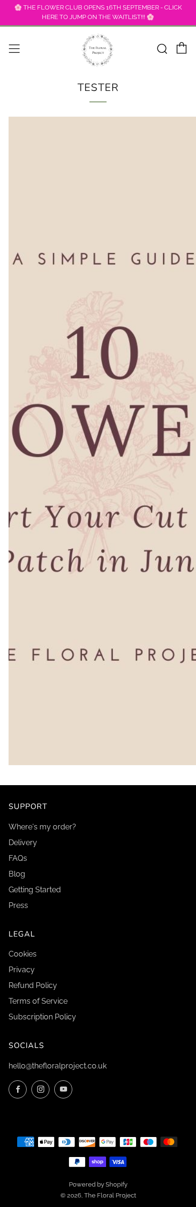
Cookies (23, 953)
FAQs (18, 858)
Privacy (22, 969)
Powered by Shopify (98, 1184)
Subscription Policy (42, 1016)
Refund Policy (33, 985)
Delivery (23, 842)
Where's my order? (42, 826)
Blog (17, 873)
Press (18, 905)
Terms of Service (38, 1001)
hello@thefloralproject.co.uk (58, 1065)
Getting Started (35, 889)
